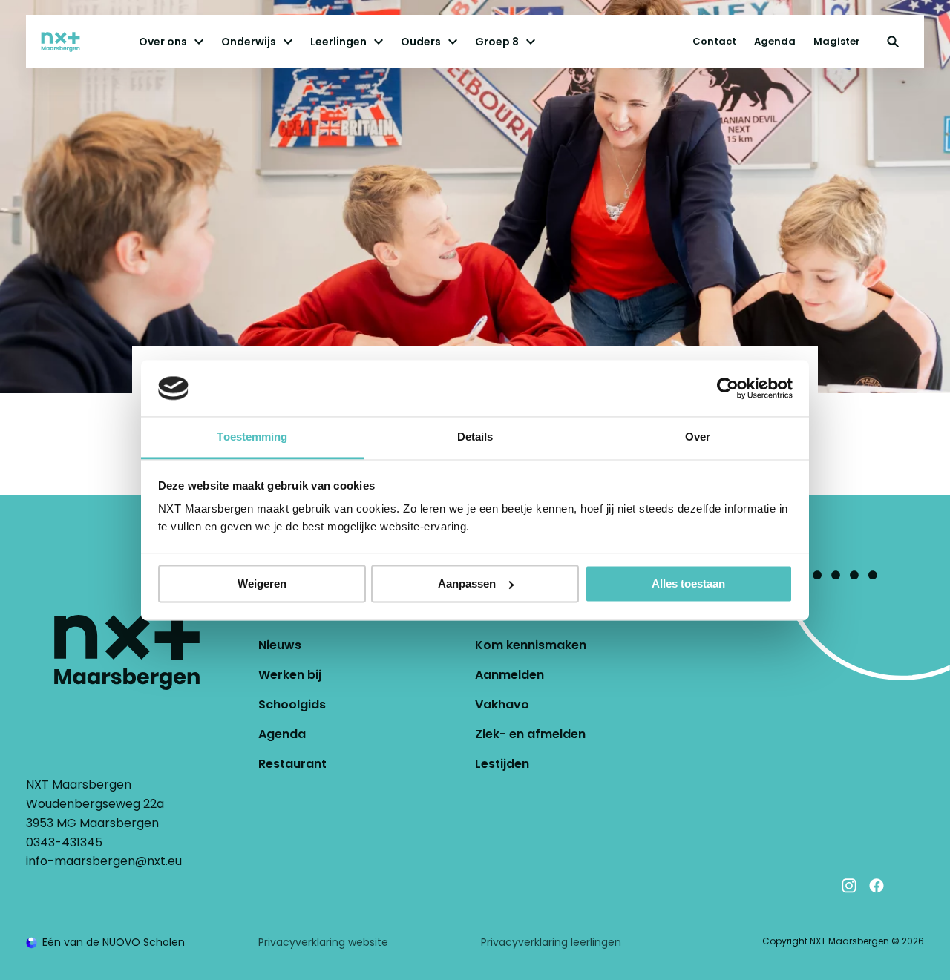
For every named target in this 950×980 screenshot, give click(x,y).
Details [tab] (475, 437)
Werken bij (289, 674)
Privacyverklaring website (323, 942)
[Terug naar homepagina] (75, 42)
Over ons (163, 41)
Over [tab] (697, 437)
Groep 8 (497, 41)
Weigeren (262, 583)
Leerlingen (338, 41)
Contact (714, 41)
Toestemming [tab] (252, 437)
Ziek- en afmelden (530, 734)
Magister (836, 41)
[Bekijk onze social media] (904, 885)
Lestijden (502, 763)
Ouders (421, 41)
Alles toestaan (688, 583)
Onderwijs (248, 41)
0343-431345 (64, 842)
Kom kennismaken (530, 645)
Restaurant (292, 763)
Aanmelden (509, 674)
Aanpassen (467, 583)
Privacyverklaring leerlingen (551, 942)
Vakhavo (502, 704)
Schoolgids (292, 704)
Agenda (775, 41)
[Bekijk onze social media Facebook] (876, 885)
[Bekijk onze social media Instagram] (849, 885)
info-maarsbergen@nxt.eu (104, 860)
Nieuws (279, 645)
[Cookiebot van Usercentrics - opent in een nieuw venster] (728, 388)
